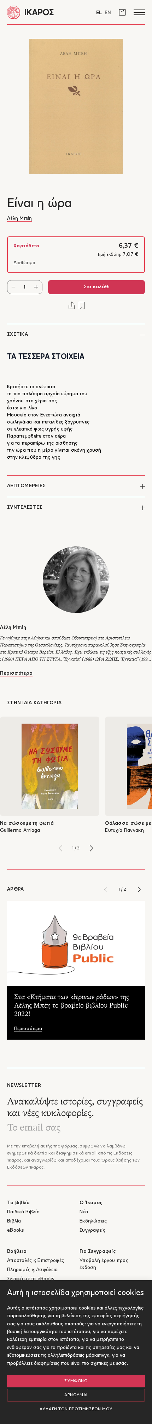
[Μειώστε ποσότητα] (13, 287)
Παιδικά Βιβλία (23, 1212)
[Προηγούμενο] (60, 848)
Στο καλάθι (97, 287)
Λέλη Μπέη (19, 218)
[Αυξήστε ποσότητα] (36, 287)
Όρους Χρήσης (116, 1160)
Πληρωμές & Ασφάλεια (32, 1270)
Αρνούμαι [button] (76, 1395)
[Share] (72, 305)
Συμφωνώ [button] (75, 1381)
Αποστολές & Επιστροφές (35, 1260)
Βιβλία (14, 1221)
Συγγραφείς (92, 1230)
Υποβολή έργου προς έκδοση (104, 1264)
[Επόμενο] (91, 848)
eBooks (15, 1230)
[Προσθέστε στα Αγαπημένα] (81, 305)
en (108, 13)
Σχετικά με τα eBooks (30, 1279)
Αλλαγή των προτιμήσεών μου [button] (76, 1409)
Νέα (84, 1212)
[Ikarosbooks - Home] (41, 12)
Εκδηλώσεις (93, 1221)
